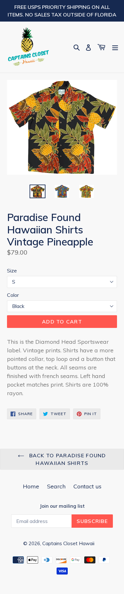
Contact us (87, 486)
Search (56, 486)
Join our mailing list (62, 506)
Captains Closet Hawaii (68, 543)
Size (12, 270)
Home (31, 486)
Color (13, 295)
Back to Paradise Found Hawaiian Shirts (66, 459)
